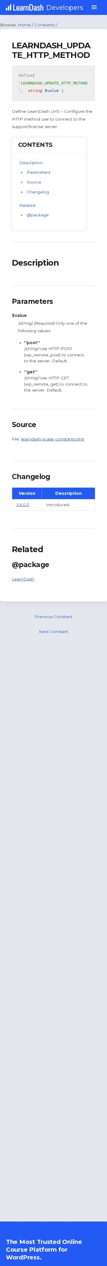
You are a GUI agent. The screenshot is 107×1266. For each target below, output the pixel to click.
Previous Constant (53, 616)
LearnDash (23, 579)
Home (24, 24)
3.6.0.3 (22, 504)
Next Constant (53, 631)
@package (38, 214)
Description (31, 162)
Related (27, 205)
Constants (44, 24)
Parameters (38, 172)
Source (34, 182)
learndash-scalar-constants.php (52, 439)
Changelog (38, 192)
